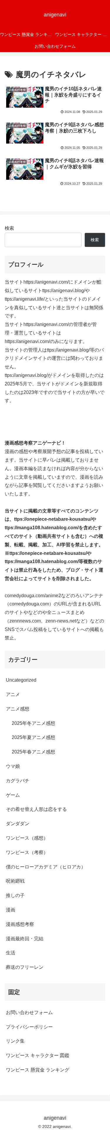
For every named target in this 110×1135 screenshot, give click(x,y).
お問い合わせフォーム (29, 1012)
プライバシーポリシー (29, 1026)
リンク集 (15, 1041)
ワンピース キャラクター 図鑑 (37, 1055)
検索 (9, 228)
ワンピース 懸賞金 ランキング (37, 1069)
